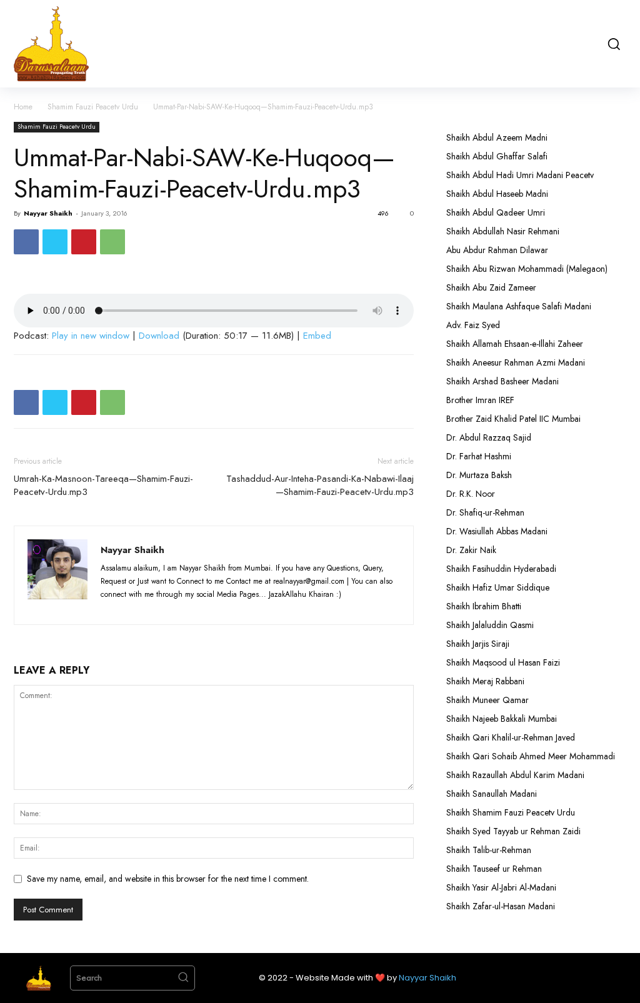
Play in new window (90, 335)
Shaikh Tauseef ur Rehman (494, 868)
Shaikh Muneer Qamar (487, 700)
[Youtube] (203, 607)
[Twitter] (55, 241)
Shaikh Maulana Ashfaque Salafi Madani (518, 306)
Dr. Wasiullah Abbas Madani (497, 531)
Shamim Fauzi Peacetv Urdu (93, 106)
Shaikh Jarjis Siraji (477, 643)
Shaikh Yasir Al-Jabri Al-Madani (501, 887)
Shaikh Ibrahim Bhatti (483, 606)
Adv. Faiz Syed (473, 325)
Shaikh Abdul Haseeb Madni (497, 193)
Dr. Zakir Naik (471, 550)
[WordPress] (181, 607)
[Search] (183, 978)
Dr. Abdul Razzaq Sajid (488, 437)
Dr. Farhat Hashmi (478, 456)
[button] (613, 43)
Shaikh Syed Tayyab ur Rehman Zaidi (513, 831)
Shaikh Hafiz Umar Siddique (497, 587)
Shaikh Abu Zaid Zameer (491, 287)
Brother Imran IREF (480, 400)
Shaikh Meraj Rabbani (485, 681)
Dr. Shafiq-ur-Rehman (485, 512)
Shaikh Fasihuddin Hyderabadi (501, 568)
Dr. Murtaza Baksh (479, 475)
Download (159, 335)
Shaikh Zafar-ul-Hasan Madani (500, 906)
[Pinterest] (83, 241)
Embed (317, 335)
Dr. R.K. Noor (470, 493)
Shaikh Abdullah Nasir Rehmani (502, 231)
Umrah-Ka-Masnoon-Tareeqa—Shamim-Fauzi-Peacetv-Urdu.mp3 (103, 485)
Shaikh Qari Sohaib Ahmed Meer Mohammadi (530, 756)
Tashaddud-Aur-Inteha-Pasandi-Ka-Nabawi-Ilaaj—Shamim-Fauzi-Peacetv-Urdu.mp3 (320, 485)
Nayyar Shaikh (48, 213)
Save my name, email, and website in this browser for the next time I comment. (168, 878)
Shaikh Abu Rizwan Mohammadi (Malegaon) (527, 268)
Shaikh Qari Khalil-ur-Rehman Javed (510, 737)
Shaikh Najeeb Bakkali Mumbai (502, 718)
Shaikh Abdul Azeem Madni (497, 137)
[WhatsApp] (112, 241)
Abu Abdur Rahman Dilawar (497, 250)
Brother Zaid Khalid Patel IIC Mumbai (513, 418)
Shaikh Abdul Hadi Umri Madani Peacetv (520, 175)
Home (23, 106)
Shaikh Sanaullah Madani (491, 793)
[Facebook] (26, 241)
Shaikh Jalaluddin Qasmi (490, 625)
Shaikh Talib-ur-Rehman (488, 850)
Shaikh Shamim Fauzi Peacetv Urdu (510, 812)
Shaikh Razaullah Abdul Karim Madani (515, 775)
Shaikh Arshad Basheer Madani (502, 381)
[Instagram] (135, 607)
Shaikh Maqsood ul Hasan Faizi (503, 662)
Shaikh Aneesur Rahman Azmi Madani (515, 362)
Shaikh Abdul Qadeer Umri (495, 212)
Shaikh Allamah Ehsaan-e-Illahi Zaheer (514, 343)
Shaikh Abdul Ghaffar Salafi (497, 156)
